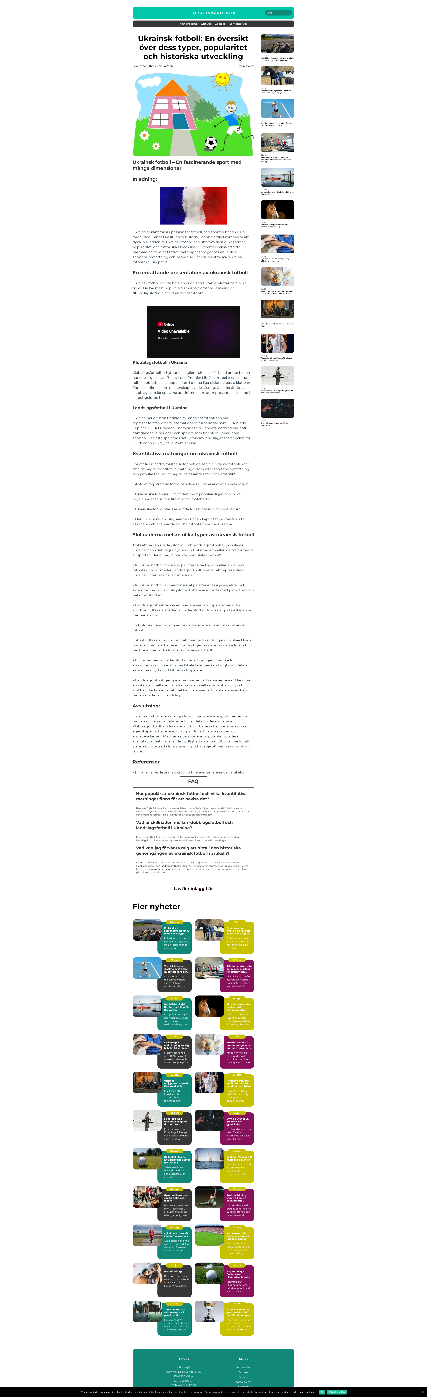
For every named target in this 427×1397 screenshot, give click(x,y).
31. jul (237, 922)
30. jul (174, 1265)
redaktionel (246, 66)
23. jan (174, 1303)
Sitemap (243, 1386)
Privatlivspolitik (337, 1392)
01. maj (237, 1150)
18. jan (237, 1303)
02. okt (175, 1074)
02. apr (174, 998)
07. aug (174, 922)
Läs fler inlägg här (193, 888)
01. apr (237, 998)
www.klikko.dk (187, 1384)
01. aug (174, 1112)
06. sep (174, 1227)
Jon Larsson (165, 66)
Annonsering (189, 23)
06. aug (237, 1074)
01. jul (237, 1112)
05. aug (237, 1227)
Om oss (206, 23)
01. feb (174, 1036)
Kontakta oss (238, 23)
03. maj (174, 1150)
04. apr (174, 1189)
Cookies (220, 23)
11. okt (237, 1036)
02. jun (175, 960)
